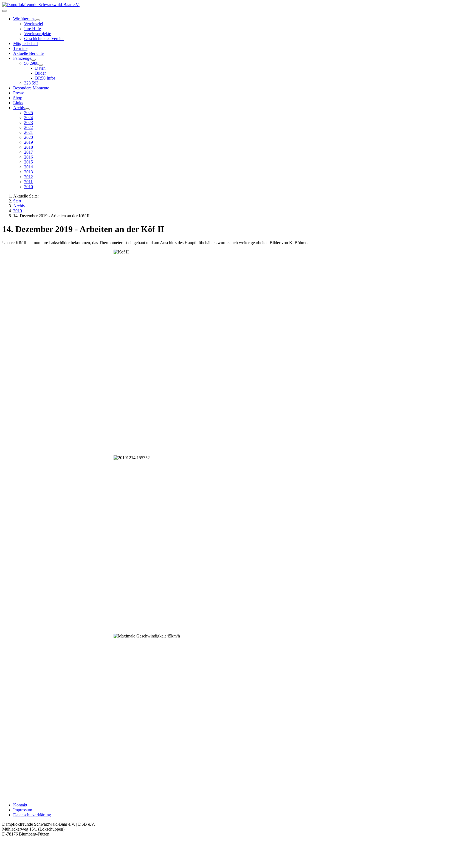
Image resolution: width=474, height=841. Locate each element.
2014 (28, 167)
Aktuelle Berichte (28, 53)
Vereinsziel (33, 23)
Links (18, 102)
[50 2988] (40, 65)
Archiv (19, 107)
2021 (28, 132)
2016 (28, 157)
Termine (20, 48)
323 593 (31, 83)
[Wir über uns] (37, 20)
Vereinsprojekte (37, 33)
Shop (17, 97)
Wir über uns (24, 18)
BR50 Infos (45, 78)
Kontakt (20, 805)
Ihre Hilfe (32, 28)
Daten (40, 68)
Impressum (22, 810)
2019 (28, 142)
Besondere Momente (31, 88)
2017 (28, 152)
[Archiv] (27, 109)
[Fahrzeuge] (33, 60)
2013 (28, 172)
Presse (18, 93)
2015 (28, 162)
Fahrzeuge (22, 58)
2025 (28, 112)
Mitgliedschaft (25, 43)
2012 (28, 176)
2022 (28, 127)
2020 (28, 137)
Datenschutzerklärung (32, 814)
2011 (28, 181)
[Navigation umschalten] (4, 11)
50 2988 (31, 63)
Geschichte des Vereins (44, 38)
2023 (28, 122)
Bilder (40, 73)
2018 (28, 147)
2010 (28, 186)
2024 (28, 117)
